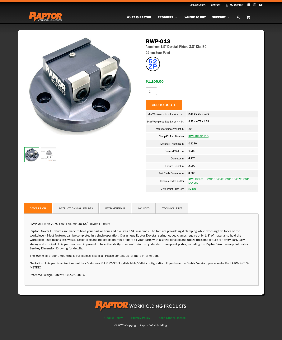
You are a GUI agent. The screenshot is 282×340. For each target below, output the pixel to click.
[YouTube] (261, 5)
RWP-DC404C (215, 179)
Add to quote (164, 105)
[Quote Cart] (248, 17)
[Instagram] (255, 5)
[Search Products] (238, 17)
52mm (192, 188)
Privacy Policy (140, 317)
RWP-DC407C (233, 179)
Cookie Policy (113, 317)
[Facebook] (249, 5)
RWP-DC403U (196, 179)
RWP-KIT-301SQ (198, 136)
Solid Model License (172, 317)
